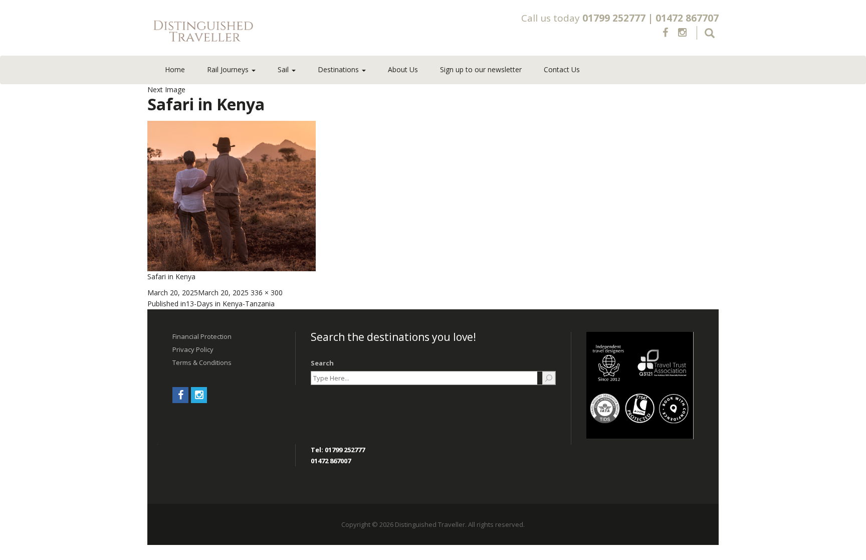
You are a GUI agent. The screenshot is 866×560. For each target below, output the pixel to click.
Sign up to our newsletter (481, 69)
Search (322, 362)
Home (175, 69)
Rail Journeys (229, 69)
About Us (403, 69)
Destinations (339, 69)
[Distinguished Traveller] (262, 32)
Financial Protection (202, 336)
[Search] (548, 378)
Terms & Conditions (202, 362)
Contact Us (562, 69)
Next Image (166, 89)
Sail (284, 69)
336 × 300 (267, 292)
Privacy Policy (192, 349)
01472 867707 (687, 18)
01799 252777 (613, 18)
